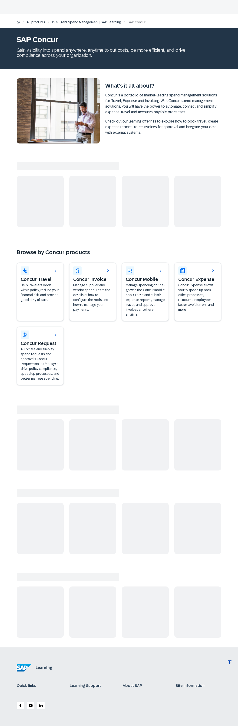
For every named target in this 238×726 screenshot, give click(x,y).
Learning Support (85, 686)
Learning (44, 668)
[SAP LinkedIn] (41, 705)
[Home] (18, 22)
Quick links (26, 686)
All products (36, 22)
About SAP (132, 686)
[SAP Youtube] (30, 705)
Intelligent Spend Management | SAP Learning (86, 22)
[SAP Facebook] (20, 705)
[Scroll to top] (229, 662)
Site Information (190, 686)
